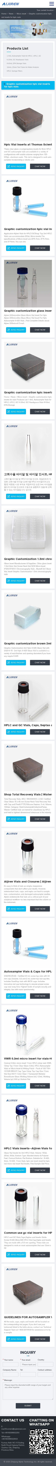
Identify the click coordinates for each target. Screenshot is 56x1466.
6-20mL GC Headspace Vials (17, 60)
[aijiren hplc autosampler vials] (11, 4)
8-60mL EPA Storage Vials (16, 63)
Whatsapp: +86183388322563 (9, 1437)
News (11, 14)
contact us (12, 1420)
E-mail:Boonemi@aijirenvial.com (13, 1427)
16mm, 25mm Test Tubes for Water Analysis (23, 67)
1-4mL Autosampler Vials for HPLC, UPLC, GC (24, 56)
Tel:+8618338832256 (10, 1433)
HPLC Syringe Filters (14, 71)
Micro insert (21, 14)
